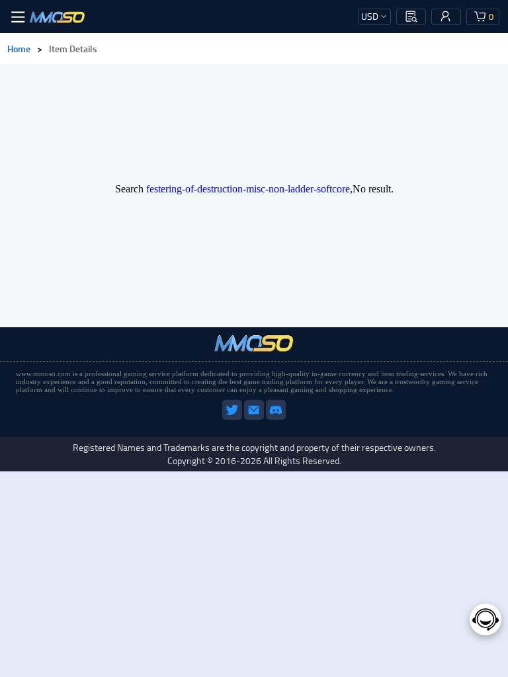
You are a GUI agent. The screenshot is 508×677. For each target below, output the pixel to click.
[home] (57, 16)
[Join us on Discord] (276, 417)
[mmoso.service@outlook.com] (255, 417)
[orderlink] (411, 16)
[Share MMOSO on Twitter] (233, 417)
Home (18, 48)
